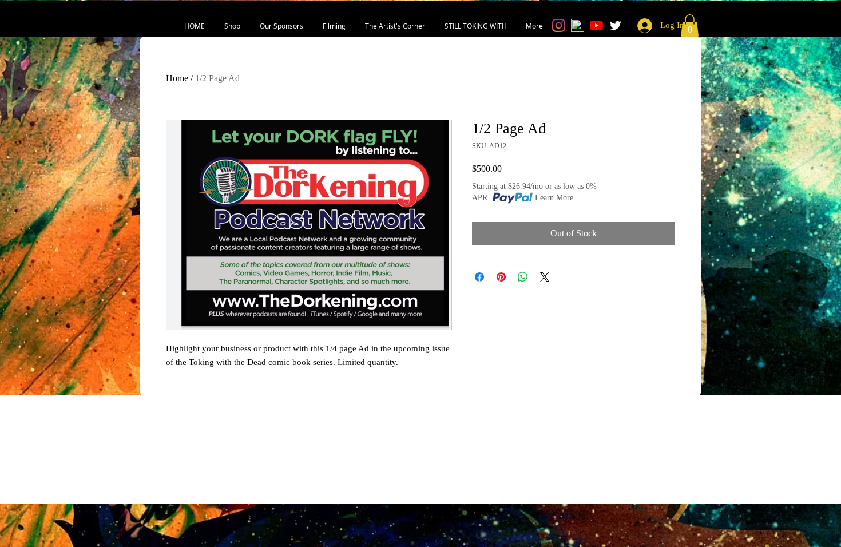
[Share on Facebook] (479, 277)
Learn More (554, 197)
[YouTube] (596, 25)
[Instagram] (558, 25)
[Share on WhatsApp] (523, 277)
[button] (232, 25)
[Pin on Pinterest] (501, 277)
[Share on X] (545, 277)
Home (177, 78)
